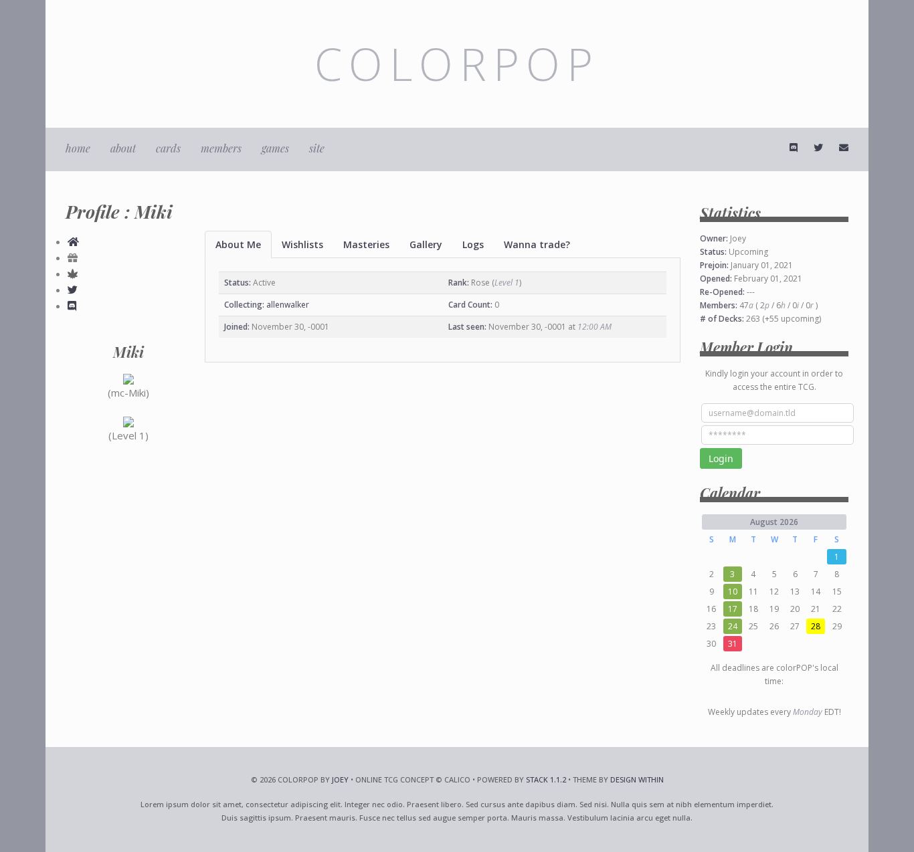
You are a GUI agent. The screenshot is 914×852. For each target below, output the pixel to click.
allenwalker (287, 304)
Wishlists (302, 244)
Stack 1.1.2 (546, 779)
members (221, 148)
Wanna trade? (537, 244)
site (317, 148)
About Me (238, 244)
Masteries (366, 244)
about (123, 148)
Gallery (425, 244)
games (275, 148)
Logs (473, 244)
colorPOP (457, 63)
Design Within (637, 779)
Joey (340, 779)
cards (168, 148)
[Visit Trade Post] (73, 241)
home (78, 148)
